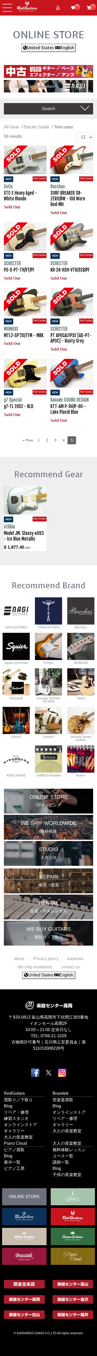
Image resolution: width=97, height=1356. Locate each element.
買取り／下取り (18, 1099)
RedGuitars (14, 1093)
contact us (70, 967)
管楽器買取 (63, 1099)
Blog (8, 1106)
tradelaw (75, 958)
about (19, 958)
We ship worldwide (34, 967)
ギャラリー (14, 1130)
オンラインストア (20, 1124)
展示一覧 (12, 1162)
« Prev (28, 440)
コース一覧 (63, 1156)
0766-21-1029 (53, 1035)
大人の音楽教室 (18, 1137)
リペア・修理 (16, 1112)
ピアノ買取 (14, 1149)
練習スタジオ (16, 1118)
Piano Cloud (15, 1143)
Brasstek (61, 1093)
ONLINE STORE (48, 35)
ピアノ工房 (14, 1168)
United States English (50, 47)
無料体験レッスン (69, 1149)
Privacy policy (46, 958)
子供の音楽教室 (67, 1174)
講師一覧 (61, 1162)
